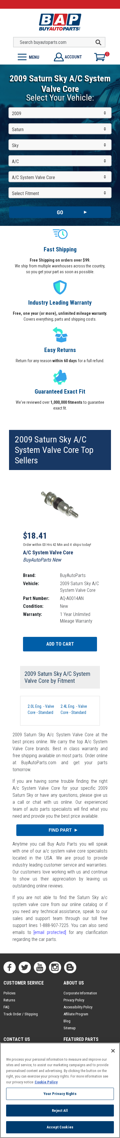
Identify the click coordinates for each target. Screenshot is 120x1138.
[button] (30, 56)
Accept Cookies (60, 1127)
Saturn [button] (18, 129)
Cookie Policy (46, 1082)
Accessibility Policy (77, 1007)
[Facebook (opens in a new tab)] (9, 967)
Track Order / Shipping (20, 1014)
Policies (9, 993)
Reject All (60, 1110)
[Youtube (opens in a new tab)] (40, 967)
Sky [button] (15, 145)
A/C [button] (15, 161)
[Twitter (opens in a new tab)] (25, 967)
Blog (66, 1021)
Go (60, 212)
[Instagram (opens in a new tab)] (55, 967)
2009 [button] (16, 113)
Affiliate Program (75, 1014)
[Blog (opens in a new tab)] (70, 967)
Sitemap (69, 1028)
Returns (9, 1000)
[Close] (113, 1050)
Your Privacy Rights (59, 1093)
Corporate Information (80, 993)
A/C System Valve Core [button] (33, 177)
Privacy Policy (73, 1000)
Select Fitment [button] (25, 193)
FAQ (6, 1007)
